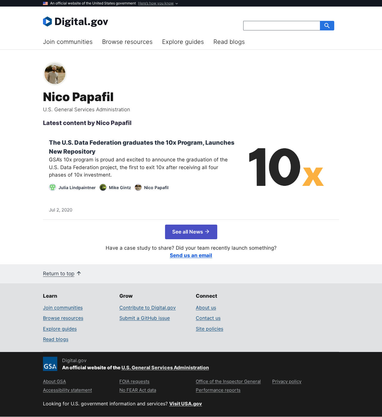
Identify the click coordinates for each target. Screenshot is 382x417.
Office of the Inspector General (228, 381)
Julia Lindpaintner (77, 187)
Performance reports (218, 390)
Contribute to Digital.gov (147, 308)
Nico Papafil (156, 187)
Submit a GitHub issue (144, 318)
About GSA (54, 381)
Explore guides (183, 41)
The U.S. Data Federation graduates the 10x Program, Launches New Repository (142, 147)
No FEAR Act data (137, 390)
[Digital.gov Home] (117, 21)
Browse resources (127, 41)
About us (206, 308)
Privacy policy (286, 381)
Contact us (208, 318)
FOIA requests (134, 381)
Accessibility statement (67, 390)
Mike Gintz (120, 187)
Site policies (209, 329)
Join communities (68, 41)
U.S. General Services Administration (165, 367)
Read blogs (229, 41)
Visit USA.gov (185, 404)
